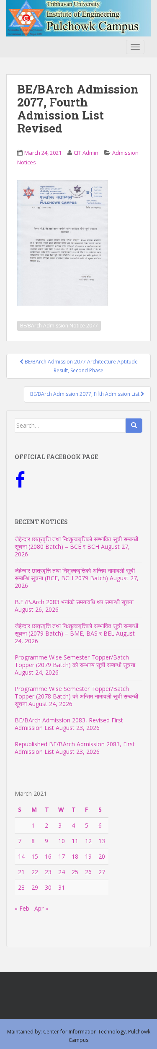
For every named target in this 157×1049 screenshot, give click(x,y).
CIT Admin (86, 152)
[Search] (134, 425)
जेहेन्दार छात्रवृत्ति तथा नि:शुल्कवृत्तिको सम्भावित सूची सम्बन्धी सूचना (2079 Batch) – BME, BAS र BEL (76, 629)
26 (88, 872)
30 (48, 887)
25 (75, 872)
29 (34, 887)
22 (34, 872)
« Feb (22, 908)
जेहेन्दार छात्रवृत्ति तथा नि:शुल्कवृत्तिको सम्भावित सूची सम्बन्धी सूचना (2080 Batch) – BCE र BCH (76, 542)
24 (61, 872)
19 (88, 856)
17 (61, 856)
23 (48, 872)
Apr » (41, 908)
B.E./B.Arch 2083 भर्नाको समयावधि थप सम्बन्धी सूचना (74, 602)
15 (34, 856)
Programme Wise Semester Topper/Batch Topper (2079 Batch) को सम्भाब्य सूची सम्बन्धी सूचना (75, 661)
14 (21, 856)
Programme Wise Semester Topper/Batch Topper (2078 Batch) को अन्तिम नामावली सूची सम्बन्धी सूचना (76, 696)
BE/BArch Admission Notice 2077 (59, 325)
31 (61, 887)
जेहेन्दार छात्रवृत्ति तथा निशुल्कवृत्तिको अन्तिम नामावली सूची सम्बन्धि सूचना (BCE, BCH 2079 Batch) (75, 574)
